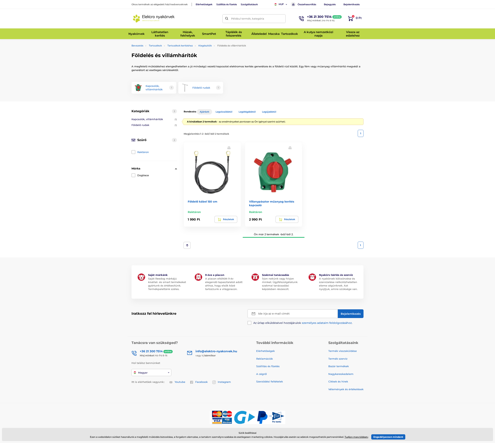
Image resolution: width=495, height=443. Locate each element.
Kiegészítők (205, 45)
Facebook (201, 381)
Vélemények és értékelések (346, 389)
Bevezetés (137, 45)
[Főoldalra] (153, 18)
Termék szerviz (337, 358)
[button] (229, 148)
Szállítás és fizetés (226, 4)
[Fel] (187, 245)
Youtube (180, 381)
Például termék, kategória (247, 18)
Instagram (224, 381)
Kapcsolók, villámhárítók (154, 119)
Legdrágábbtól (247, 111)
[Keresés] (226, 18)
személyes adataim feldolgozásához (327, 323)
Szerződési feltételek (269, 381)
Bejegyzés (330, 4)
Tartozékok (155, 45)
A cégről (261, 373)
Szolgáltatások (249, 4)
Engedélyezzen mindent (388, 436)
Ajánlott (204, 111)
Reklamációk (264, 358)
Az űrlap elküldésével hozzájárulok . (302, 323)
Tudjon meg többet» (356, 436)
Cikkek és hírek (338, 381)
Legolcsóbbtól (224, 111)
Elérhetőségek (204, 4)
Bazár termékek (338, 366)
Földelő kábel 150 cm (202, 201)
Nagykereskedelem (340, 373)
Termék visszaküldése (342, 350)
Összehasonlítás (307, 4)
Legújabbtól (269, 111)
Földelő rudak (154, 125)
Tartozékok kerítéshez (180, 45)
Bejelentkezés (351, 4)
